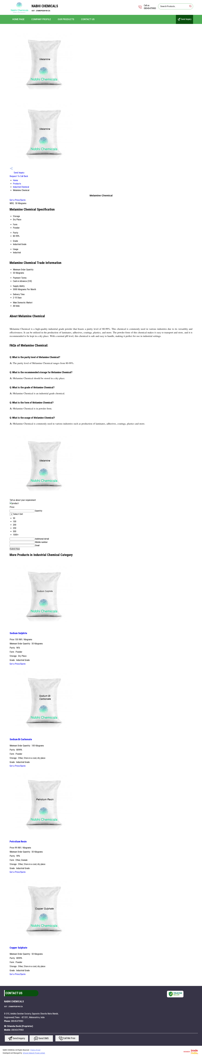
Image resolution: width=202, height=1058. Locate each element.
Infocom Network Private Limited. (34, 1053)
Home (15, 180)
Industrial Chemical (21, 187)
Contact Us (88, 19)
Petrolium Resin (18, 841)
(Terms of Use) (35, 1050)
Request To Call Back (19, 176)
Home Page (18, 19)
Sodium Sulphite (18, 633)
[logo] (19, 13)
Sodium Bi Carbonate (21, 739)
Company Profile (41, 19)
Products (17, 183)
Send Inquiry (185, 19)
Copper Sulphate (18, 947)
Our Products (66, 19)
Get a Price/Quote (18, 200)
